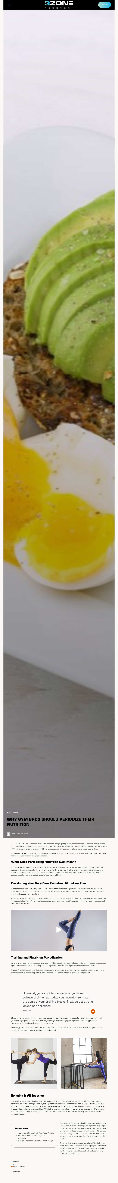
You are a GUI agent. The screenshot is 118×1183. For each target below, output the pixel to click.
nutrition (16, 1172)
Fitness (16, 1161)
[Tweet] (93, 1011)
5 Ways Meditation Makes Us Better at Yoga (35, 1141)
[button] (9, 4)
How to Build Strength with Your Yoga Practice (36, 1133)
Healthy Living (12, 812)
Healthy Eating (19, 1166)
